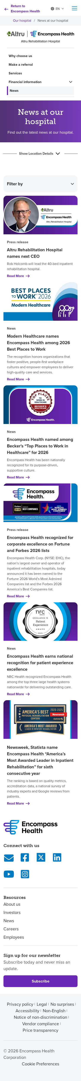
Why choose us (20, 55)
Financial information (25, 81)
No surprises (62, 1004)
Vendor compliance (40, 1023)
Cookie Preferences (40, 1064)
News (14, 90)
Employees (13, 937)
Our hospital (22, 20)
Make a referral (21, 64)
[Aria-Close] (74, 8)
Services (15, 73)
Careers (11, 929)
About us (11, 904)
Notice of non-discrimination (40, 1017)
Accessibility (27, 1010)
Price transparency (40, 1030)
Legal (42, 1004)
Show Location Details (36, 153)
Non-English (54, 1010)
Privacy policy (20, 1004)
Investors (12, 912)
